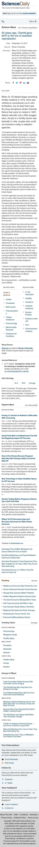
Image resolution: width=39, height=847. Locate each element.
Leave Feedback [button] (11, 804)
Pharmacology (11, 323)
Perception (7, 645)
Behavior (6, 652)
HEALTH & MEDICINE (8, 627)
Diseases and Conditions (11, 334)
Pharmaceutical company (31, 329)
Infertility (28, 298)
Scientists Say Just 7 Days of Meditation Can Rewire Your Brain (18, 735)
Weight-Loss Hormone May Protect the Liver (20, 585)
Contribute (24, 814)
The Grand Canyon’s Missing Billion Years (19, 599)
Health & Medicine (6, 293)
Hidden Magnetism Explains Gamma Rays (19, 596)
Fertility (8, 299)
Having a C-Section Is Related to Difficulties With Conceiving (19, 416)
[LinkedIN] (24, 82)
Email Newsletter (11, 759)
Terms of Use (33, 817)
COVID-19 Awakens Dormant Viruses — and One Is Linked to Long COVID (18, 724)
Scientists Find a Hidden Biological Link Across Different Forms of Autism (17, 550)
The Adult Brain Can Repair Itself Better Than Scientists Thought (18, 715)
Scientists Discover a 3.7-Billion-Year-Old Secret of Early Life (17, 571)
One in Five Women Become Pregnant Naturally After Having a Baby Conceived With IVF (18, 458)
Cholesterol (10, 303)
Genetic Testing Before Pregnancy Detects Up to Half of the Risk (19, 500)
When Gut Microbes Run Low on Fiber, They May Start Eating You (20, 730)
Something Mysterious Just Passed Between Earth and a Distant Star (19, 556)
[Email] (28, 82)
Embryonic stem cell (31, 319)
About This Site (6, 814)
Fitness (6, 663)
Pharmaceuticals (12, 312)
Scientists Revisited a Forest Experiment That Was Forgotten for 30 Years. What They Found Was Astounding (19, 564)
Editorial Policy (20, 817)
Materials (5, 348)
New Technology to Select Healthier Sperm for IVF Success (19, 479)
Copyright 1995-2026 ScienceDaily (17, 821)
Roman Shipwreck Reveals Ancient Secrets (20, 589)
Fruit (27, 325)
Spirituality (7, 649)
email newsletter (29, 13)
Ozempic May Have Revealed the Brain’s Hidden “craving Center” (19, 710)
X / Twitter (8, 783)
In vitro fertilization (29, 293)
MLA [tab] (16, 383)
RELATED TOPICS (8, 287)
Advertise (33, 814)
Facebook (8, 779)
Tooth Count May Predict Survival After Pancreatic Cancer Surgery (18, 682)
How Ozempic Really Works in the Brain (18, 606)
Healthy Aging (8, 638)
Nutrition (6, 666)
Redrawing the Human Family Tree (16, 613)
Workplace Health (10, 634)
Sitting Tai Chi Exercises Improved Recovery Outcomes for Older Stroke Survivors (17, 521)
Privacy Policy (6, 817)
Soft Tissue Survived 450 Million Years (18, 603)
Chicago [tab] (32, 383)
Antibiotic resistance (29, 307)
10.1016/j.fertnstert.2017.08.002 (16, 371)
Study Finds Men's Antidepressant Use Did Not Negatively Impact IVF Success (19, 436)
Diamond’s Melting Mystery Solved (16, 617)
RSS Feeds (9, 763)
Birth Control (10, 307)
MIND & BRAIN (6, 642)
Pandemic (29, 302)
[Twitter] (17, 82)
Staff (16, 814)
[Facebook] (13, 82)
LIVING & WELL (6, 656)
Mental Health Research (11, 328)
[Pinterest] (20, 82)
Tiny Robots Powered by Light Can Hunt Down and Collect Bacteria (18, 693)
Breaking (5, 580)
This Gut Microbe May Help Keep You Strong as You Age (17, 688)
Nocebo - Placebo (28, 313)
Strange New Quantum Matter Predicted (18, 592)
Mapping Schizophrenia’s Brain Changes (19, 610)
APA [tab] (23, 383)
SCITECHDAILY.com (17, 543)
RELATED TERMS (28, 287)
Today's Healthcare (10, 318)
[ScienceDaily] (16, 4)
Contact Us (9, 808)
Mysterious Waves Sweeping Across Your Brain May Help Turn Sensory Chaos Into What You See (19, 703)
